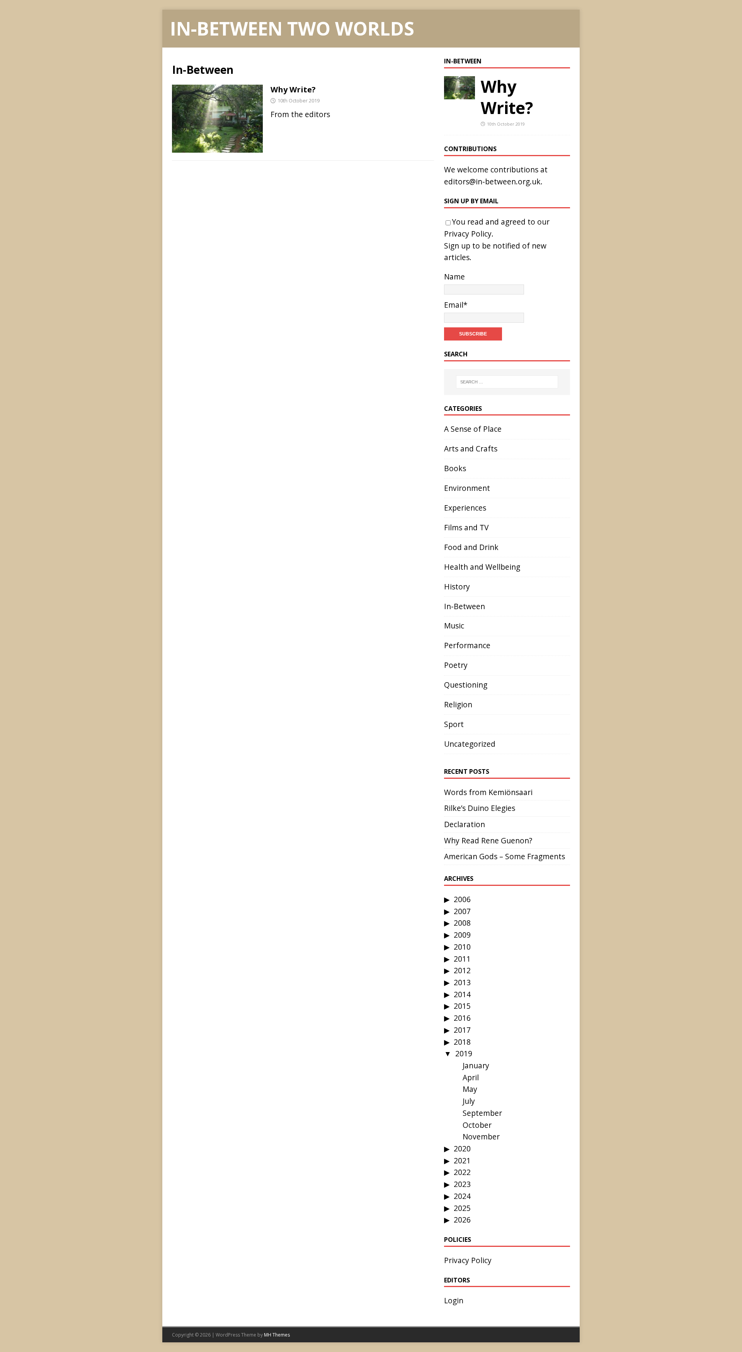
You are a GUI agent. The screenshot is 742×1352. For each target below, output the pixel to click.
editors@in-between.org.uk (492, 181)
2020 (462, 1148)
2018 (462, 1042)
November (481, 1136)
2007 (462, 911)
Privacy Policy (468, 233)
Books (455, 468)
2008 (462, 923)
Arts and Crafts (470, 448)
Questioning (465, 684)
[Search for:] (507, 381)
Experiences (465, 507)
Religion (458, 704)
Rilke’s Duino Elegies (479, 808)
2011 (462, 959)
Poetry (456, 665)
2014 (462, 994)
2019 (463, 1053)
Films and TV (466, 527)
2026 (462, 1219)
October (477, 1125)
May (470, 1089)
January (476, 1065)
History (457, 586)
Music (454, 625)
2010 (462, 947)
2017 (462, 1030)
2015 (462, 1006)
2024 (462, 1196)
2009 (462, 935)
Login (453, 1300)
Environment (467, 488)
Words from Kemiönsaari (488, 792)
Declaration (464, 824)
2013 (462, 982)
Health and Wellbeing (482, 567)
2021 (462, 1160)
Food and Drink (471, 547)
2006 (462, 899)
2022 (462, 1172)
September (482, 1113)
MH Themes (277, 1335)
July (469, 1101)
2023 (462, 1184)
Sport (454, 724)
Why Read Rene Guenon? (488, 840)
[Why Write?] (459, 93)
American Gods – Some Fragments (504, 856)
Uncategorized (469, 744)
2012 (462, 970)
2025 (462, 1208)
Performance (467, 645)
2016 (462, 1018)
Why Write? (293, 89)
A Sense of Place (473, 429)
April (471, 1077)
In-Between (463, 61)
